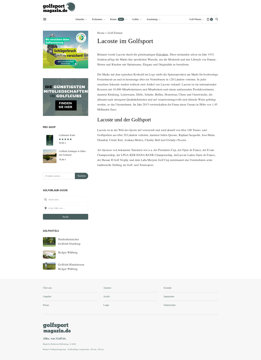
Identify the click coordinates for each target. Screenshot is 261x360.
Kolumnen (97, 19)
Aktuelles (79, 19)
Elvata (101, 349)
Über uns (47, 288)
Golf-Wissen (195, 19)
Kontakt (167, 288)
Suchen (81, 175)
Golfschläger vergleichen (78, 349)
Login (106, 305)
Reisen (116, 19)
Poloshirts (162, 54)
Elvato (94, 349)
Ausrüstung (152, 19)
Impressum (169, 296)
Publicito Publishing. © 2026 (63, 344)
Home (101, 33)
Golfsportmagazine (58, 349)
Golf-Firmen (115, 33)
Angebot (47, 296)
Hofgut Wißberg (68, 252)
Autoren (107, 288)
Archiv (106, 296)
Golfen (135, 19)
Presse (46, 305)
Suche (66, 216)
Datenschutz (170, 305)
